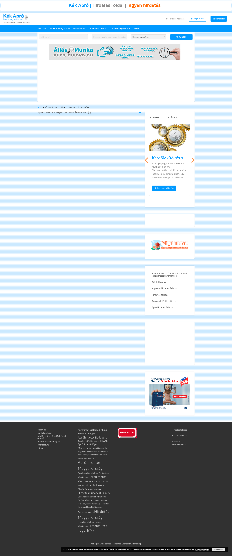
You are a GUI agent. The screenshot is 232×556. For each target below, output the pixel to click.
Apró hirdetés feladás (162, 307)
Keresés (182, 37)
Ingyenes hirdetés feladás (164, 288)
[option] (169, 160)
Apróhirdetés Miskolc (88, 473)
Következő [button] (192, 159)
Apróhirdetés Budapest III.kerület (93, 441)
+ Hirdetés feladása (98, 28)
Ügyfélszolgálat (44, 433)
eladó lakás (81, 485)
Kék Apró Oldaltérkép (101, 543)
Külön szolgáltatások (121, 28)
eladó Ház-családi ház (101, 482)
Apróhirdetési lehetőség (164, 301)
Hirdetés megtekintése (164, 189)
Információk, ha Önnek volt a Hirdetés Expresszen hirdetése (169, 274)
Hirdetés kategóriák (58, 28)
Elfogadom (218, 549)
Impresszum (43, 445)
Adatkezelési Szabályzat (48, 441)
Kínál (91, 530)
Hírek (40, 448)
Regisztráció (198, 18)
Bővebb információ (202, 549)
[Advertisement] (116, 81)
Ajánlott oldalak (160, 282)
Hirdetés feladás (160, 294)
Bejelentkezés (219, 19)
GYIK (136, 28)
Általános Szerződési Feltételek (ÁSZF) (51, 437)
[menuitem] (175, 19)
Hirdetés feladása (176, 19)
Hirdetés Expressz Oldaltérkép (127, 543)
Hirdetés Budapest (89, 493)
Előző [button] (146, 159)
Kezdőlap (42, 28)
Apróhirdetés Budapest (92, 437)
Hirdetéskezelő (79, 28)
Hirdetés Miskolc (86, 522)
